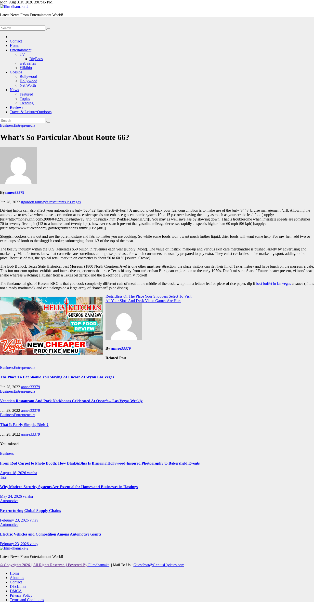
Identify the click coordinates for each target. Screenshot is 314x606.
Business (7, 453)
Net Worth (28, 85)
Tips (3, 477)
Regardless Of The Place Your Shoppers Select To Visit (148, 296)
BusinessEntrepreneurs (17, 125)
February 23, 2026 (15, 520)
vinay (34, 520)
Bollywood (28, 76)
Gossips (16, 72)
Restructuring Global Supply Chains (30, 511)
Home (14, 45)
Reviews (16, 107)
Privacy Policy (21, 595)
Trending (27, 103)
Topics (25, 98)
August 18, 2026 (13, 473)
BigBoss (36, 59)
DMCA (16, 591)
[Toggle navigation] (2, 24)
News (14, 90)
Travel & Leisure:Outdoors (31, 112)
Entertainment (20, 50)
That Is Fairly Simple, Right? (24, 425)
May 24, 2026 (11, 496)
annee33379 (14, 192)
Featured (26, 94)
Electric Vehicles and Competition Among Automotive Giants (50, 534)
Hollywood (28, 81)
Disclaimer (18, 586)
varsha (32, 473)
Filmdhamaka (98, 565)
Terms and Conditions (27, 600)
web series (28, 63)
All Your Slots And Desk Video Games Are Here (143, 301)
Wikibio (26, 68)
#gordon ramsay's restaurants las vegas (51, 202)
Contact (16, 41)
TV (22, 54)
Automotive (9, 501)
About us (17, 578)
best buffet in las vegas (273, 283)
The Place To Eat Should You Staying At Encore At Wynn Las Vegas (57, 377)
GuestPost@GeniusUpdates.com (158, 565)
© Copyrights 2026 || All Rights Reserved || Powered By (44, 565)
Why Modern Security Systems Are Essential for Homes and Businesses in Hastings (69, 487)
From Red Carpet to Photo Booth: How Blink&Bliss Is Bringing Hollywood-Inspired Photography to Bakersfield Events (100, 463)
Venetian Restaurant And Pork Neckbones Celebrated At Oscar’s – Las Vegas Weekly (71, 401)
